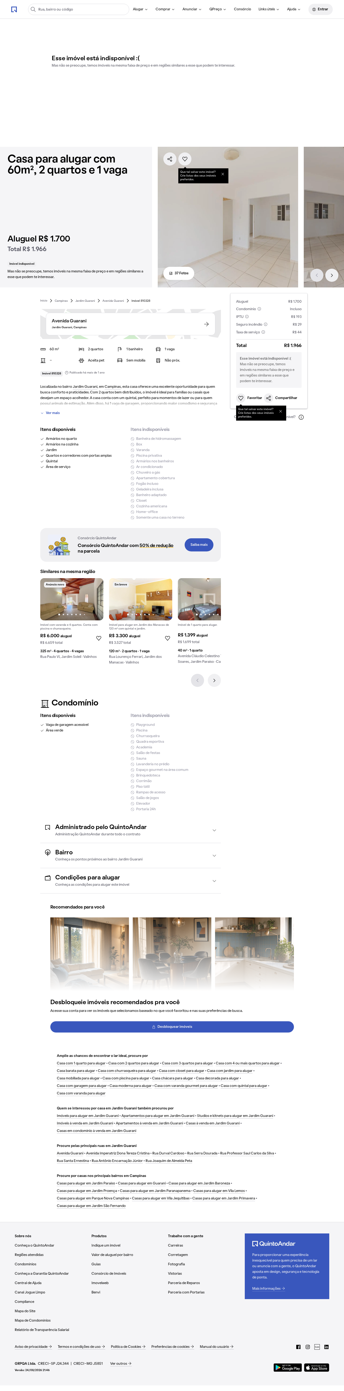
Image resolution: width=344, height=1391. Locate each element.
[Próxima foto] (95, 599)
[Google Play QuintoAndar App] (288, 1367)
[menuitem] (140, 9)
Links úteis (267, 9)
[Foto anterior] (48, 599)
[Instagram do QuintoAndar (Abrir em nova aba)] (308, 1347)
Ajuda (291, 9)
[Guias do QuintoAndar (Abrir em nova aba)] (317, 1347)
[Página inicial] (14, 9)
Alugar (138, 9)
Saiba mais (199, 545)
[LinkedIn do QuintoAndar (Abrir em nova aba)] (326, 1347)
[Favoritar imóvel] (184, 159)
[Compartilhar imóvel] (169, 159)
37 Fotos (182, 273)
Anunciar (190, 9)
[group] (71, 620)
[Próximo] (331, 275)
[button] (130, 830)
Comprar (163, 9)
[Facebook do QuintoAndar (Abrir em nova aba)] (298, 1347)
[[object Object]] (223, 174)
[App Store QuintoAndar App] (316, 1367)
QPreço (215, 9)
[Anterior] (316, 275)
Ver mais (53, 413)
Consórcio (242, 9)
